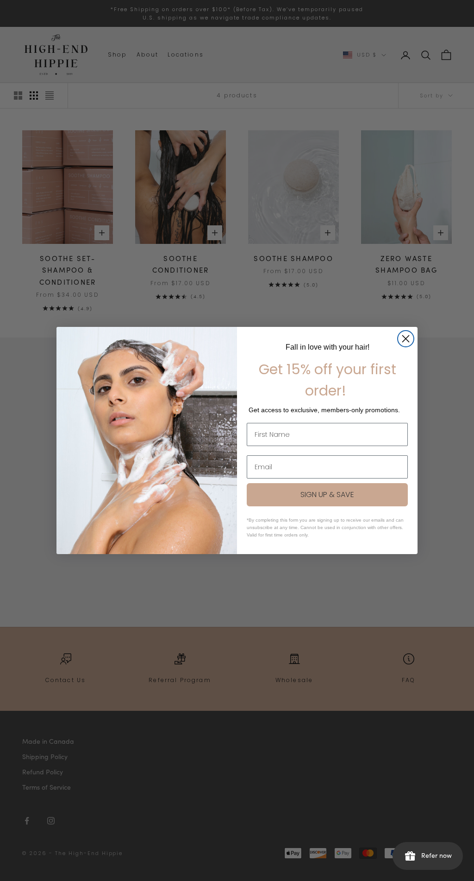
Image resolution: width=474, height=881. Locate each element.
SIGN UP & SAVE (327, 494)
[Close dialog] (406, 339)
